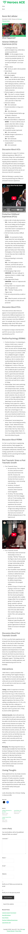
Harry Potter (5, 917)
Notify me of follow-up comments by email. (12, 885)
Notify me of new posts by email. (11, 892)
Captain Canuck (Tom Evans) (9, 912)
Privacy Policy (18, 931)
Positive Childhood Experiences (10, 920)
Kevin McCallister (6, 915)
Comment (5, 838)
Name (4, 858)
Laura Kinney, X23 (17, 810)
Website (4, 874)
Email (4, 866)
